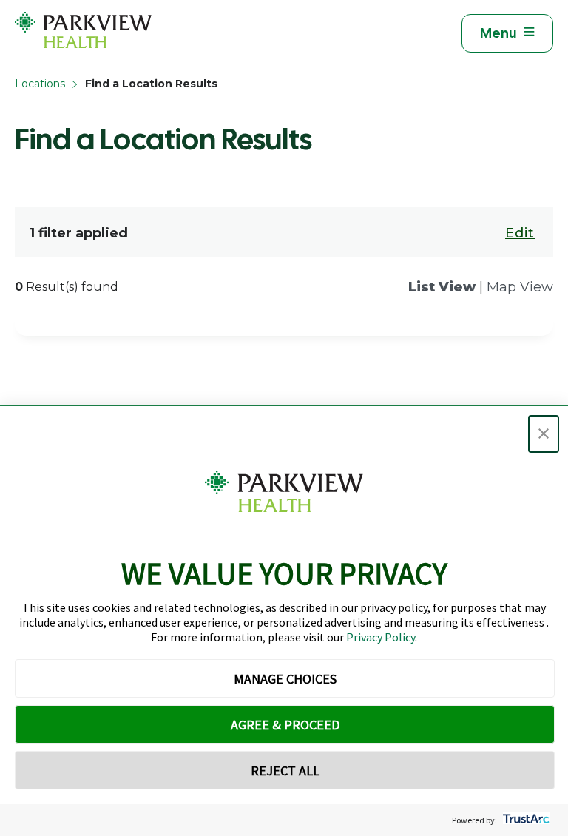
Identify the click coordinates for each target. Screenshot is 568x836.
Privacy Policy (380, 637)
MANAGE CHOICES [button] (285, 678)
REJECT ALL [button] (285, 770)
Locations (40, 83)
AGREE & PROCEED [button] (285, 724)
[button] (543, 434)
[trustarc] (524, 820)
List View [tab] (442, 287)
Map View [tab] (520, 287)
